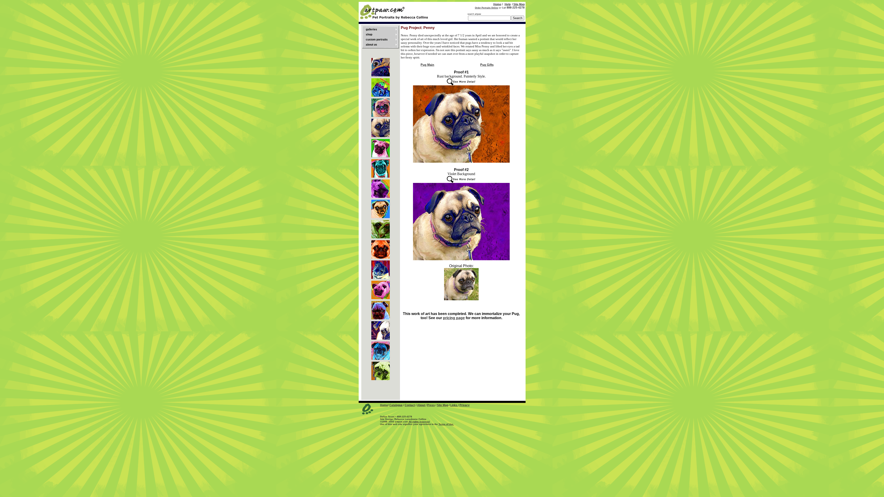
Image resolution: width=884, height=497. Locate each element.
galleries (371, 29)
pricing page (454, 318)
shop (369, 34)
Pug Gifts (487, 64)
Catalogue (396, 405)
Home (497, 4)
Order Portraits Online (486, 8)
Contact (410, 405)
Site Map (519, 4)
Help (508, 4)
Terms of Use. (446, 424)
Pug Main (427, 64)
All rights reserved (419, 421)
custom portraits (377, 39)
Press (431, 405)
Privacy (464, 405)
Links (454, 405)
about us (371, 44)
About (421, 405)
